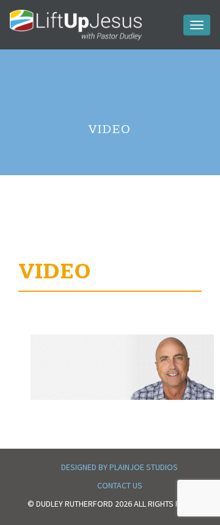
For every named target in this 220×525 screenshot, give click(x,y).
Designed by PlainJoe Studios (119, 467)
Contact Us (119, 485)
